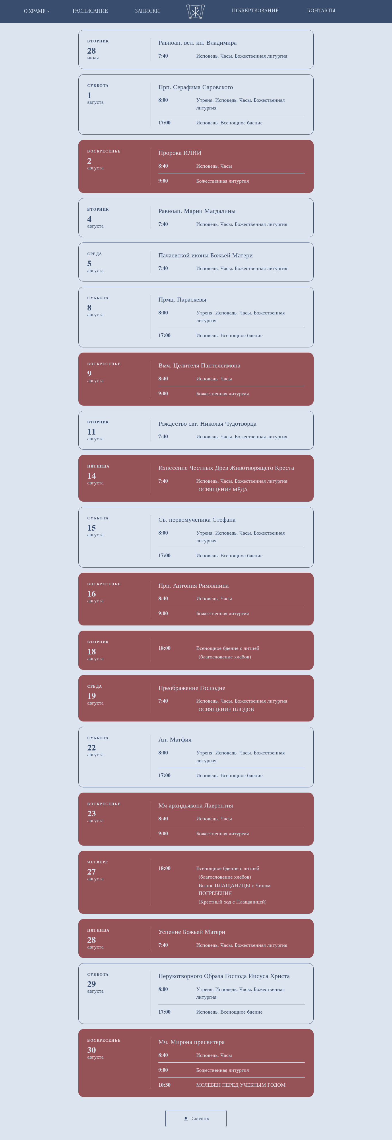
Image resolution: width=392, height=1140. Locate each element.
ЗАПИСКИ (147, 10)
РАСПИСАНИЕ (90, 10)
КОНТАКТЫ (321, 10)
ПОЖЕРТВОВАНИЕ (255, 10)
